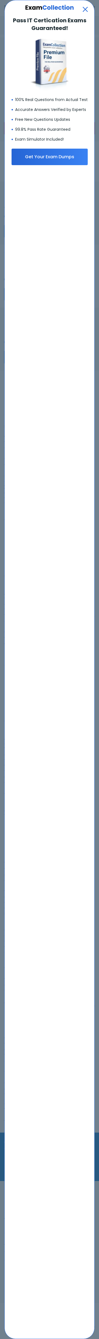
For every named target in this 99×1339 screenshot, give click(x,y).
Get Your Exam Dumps (49, 157)
